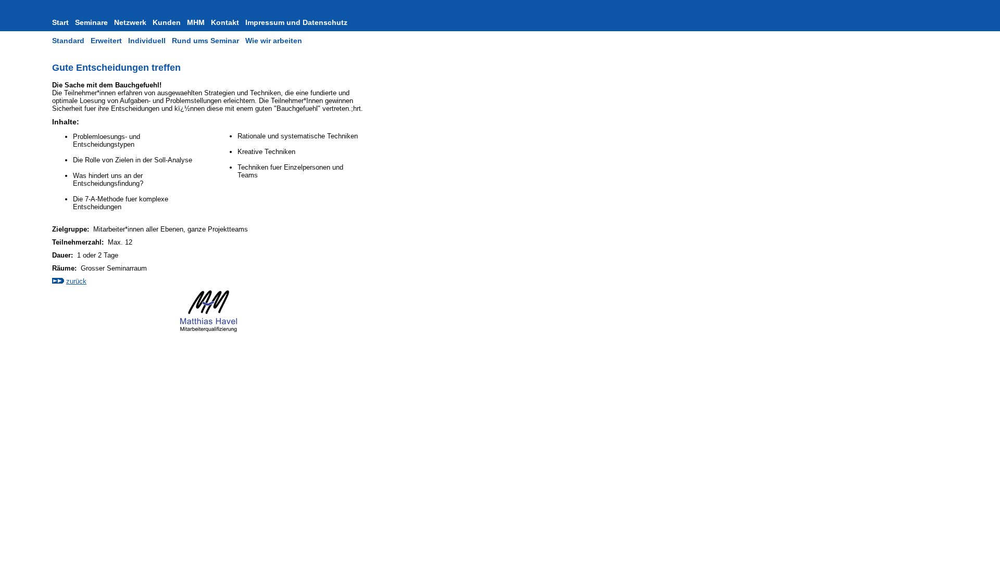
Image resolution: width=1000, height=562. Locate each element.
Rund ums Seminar (205, 40)
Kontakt (225, 22)
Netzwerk (130, 22)
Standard (68, 40)
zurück (76, 281)
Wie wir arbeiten (273, 40)
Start (60, 22)
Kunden (167, 22)
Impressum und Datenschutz (296, 22)
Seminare (91, 22)
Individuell (147, 40)
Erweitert (106, 40)
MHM (196, 22)
